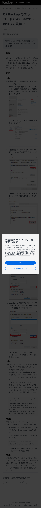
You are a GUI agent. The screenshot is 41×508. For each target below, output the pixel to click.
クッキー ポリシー (24, 255)
